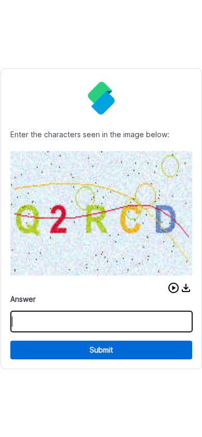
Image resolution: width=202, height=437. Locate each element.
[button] (173, 288)
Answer (23, 299)
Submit (101, 349)
